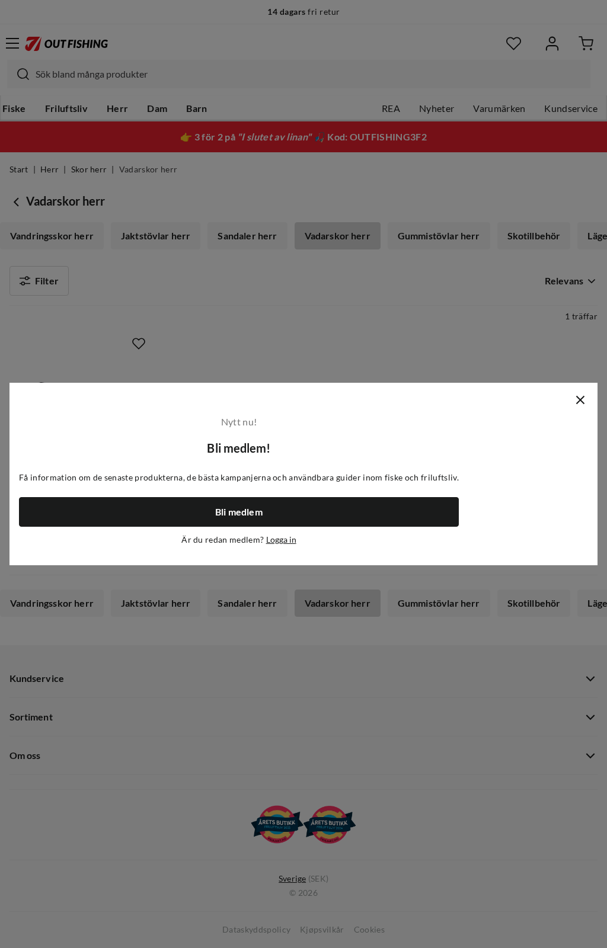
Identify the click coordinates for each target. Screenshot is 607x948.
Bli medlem (239, 512)
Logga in (281, 540)
